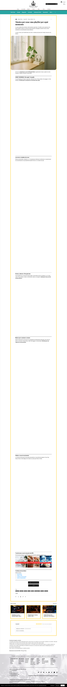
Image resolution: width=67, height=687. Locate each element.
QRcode (43, 663)
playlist (17, 591)
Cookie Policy (36, 675)
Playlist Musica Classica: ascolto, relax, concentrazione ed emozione (33, 615)
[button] (64, 4)
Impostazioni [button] (52, 685)
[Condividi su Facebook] (15, 596)
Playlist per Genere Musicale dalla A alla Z (16, 615)
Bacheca (26, 662)
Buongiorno (37, 591)
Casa (32, 591)
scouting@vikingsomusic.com (14, 674)
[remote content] (33, 91)
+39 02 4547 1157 (14, 670)
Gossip (18, 12)
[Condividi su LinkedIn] (20, 596)
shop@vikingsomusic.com (13, 675)
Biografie (24, 12)
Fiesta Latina (33, 663)
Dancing (32, 660)
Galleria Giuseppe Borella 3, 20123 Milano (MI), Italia (17, 669)
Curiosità (30, 12)
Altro (51, 12)
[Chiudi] (65, 685)
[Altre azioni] (51, 19)
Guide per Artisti (37, 12)
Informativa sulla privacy (42, 685)
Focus (42, 591)
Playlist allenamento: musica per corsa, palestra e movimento (49, 615)
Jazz (29, 591)
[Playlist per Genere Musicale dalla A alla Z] (17, 609)
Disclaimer (56, 675)
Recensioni (45, 12)
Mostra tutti (55, 603)
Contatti (11, 663)
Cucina (46, 591)
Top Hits (32, 659)
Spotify (21, 591)
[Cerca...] (57, 4)
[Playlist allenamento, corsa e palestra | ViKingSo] (49, 609)
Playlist (17, 593)
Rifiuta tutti (57, 685)
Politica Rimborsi (50, 675)
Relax (25, 591)
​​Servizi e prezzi (21, 660)
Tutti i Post (12, 12)
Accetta (63, 685)
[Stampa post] (25, 596)
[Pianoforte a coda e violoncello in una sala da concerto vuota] (33, 609)
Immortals (26, 661)
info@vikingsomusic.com (50, 645)
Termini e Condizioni (42, 675)
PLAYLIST (27, 658)
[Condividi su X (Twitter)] (18, 596)
